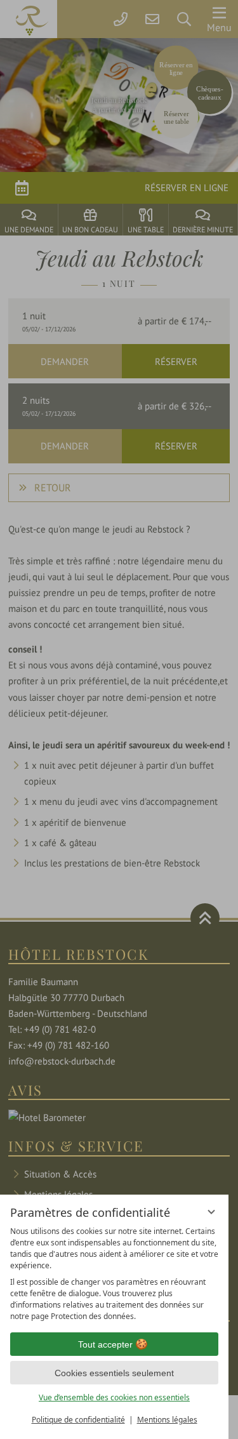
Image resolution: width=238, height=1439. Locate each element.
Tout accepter (105, 1344)
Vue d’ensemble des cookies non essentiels (114, 1397)
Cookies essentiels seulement (114, 1373)
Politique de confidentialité (78, 1419)
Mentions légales (167, 1419)
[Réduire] (211, 1212)
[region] (114, 1274)
